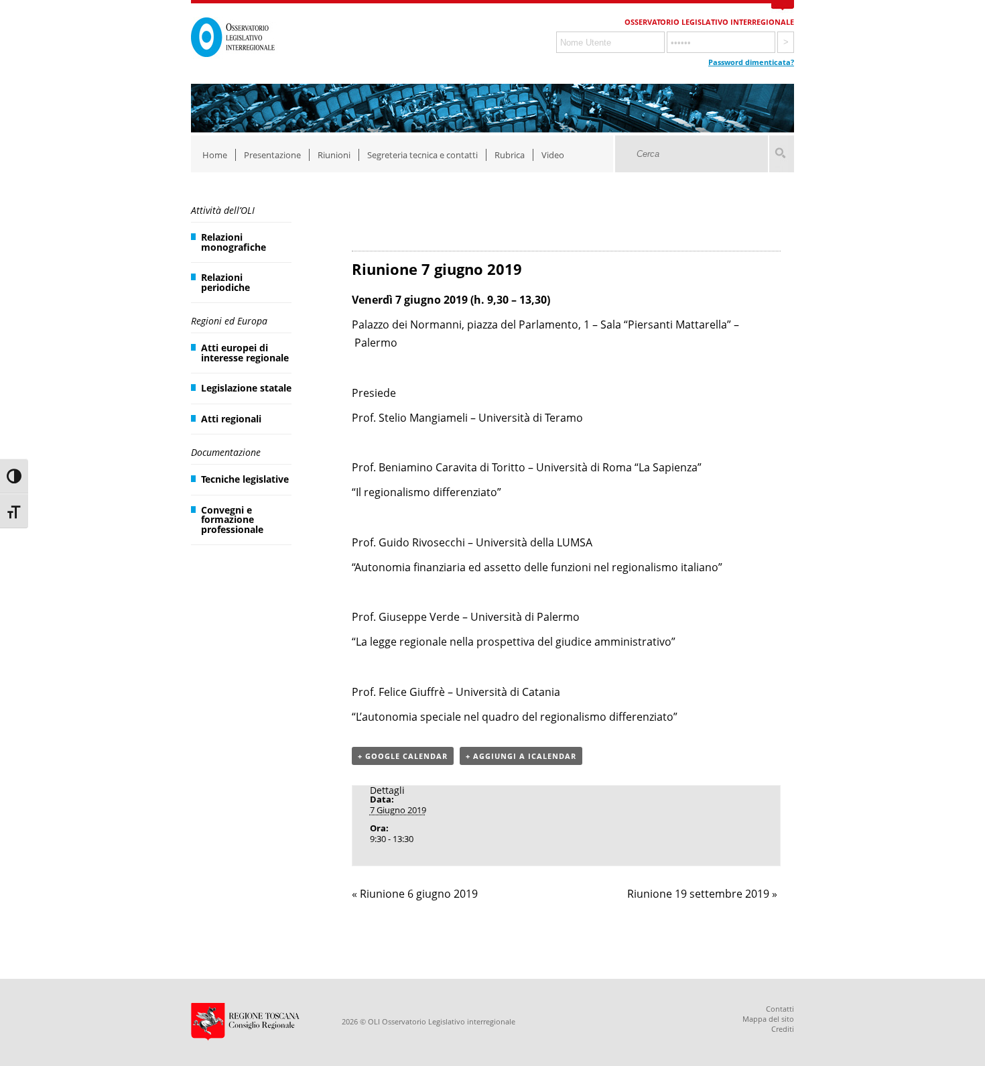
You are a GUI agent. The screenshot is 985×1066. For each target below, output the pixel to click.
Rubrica (510, 155)
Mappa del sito (768, 1019)
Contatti (780, 1009)
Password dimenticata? (751, 62)
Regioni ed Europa (229, 320)
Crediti (782, 1029)
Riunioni (334, 155)
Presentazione (272, 155)
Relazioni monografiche (233, 242)
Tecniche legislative (245, 479)
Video (552, 155)
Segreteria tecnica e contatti (422, 155)
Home (214, 155)
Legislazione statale (246, 387)
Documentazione (226, 452)
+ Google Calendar (403, 756)
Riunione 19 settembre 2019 (702, 893)
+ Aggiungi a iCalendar (521, 756)
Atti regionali (231, 418)
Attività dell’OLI (223, 210)
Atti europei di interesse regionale (245, 352)
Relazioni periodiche (225, 282)
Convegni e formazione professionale (232, 520)
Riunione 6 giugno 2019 (415, 893)
